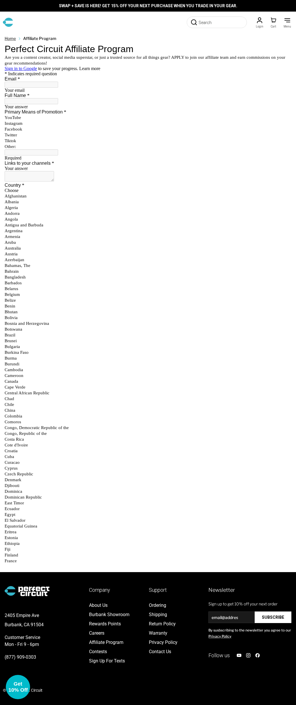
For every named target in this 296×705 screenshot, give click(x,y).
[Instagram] (248, 655)
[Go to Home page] (8, 22)
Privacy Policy (219, 636)
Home (10, 38)
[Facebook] (257, 655)
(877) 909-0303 (20, 657)
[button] (18, 687)
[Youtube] (239, 655)
